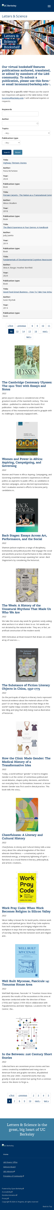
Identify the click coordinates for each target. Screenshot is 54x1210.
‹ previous (22, 326)
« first (11, 326)
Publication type (10, 138)
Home (5, 1154)
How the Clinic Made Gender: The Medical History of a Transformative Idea (26, 761)
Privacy (5, 1198)
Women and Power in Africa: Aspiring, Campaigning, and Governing (22, 462)
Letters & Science (14, 16)
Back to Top (47, 1206)
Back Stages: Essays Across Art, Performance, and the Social (24, 537)
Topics (5, 128)
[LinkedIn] (9, 1150)
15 (30, 332)
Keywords (7, 109)
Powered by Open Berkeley (13, 1188)
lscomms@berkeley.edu (32, 84)
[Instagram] (15, 1150)
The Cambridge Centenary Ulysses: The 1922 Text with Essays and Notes (27, 385)
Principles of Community (13, 1176)
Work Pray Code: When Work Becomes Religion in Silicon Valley (26, 909)
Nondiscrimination (9, 1195)
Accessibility (7, 1192)
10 (44, 326)
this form (43, 81)
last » (29, 337)
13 (18, 332)
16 (37, 332)
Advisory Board (9, 1167)
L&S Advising (9, 1171)
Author (5, 119)
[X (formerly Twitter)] (4, 1150)
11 (50, 326)
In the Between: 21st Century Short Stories (27, 1055)
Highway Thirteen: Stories (15, 162)
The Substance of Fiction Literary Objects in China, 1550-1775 (26, 687)
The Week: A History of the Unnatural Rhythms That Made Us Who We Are (26, 608)
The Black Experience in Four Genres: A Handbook (25, 227)
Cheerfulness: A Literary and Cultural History (22, 836)
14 (24, 332)
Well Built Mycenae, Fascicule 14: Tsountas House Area (25, 982)
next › (46, 332)
